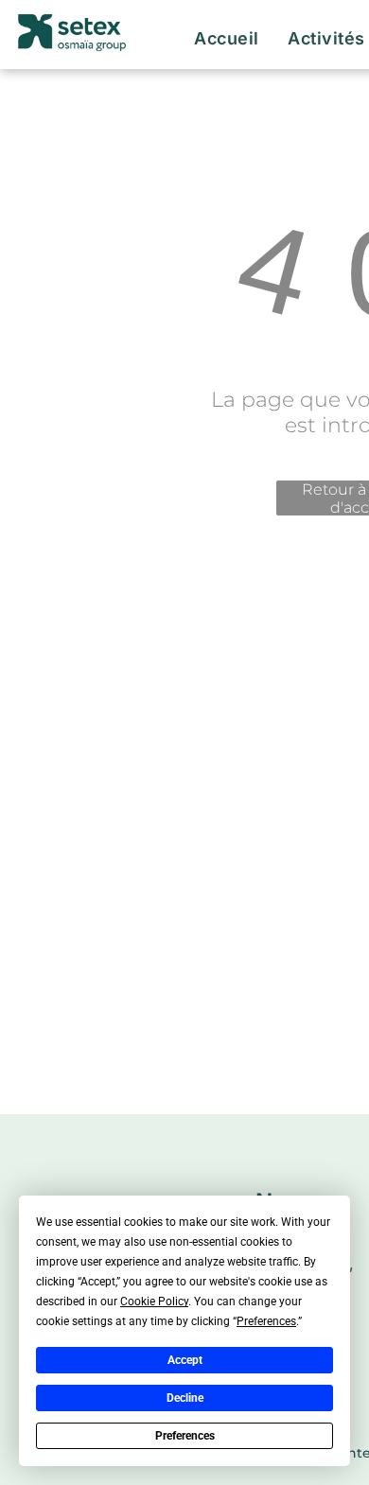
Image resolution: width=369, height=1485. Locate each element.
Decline (185, 1398)
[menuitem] (226, 38)
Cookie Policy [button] (154, 1301)
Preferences (185, 1435)
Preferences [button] (266, 1321)
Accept (184, 1360)
